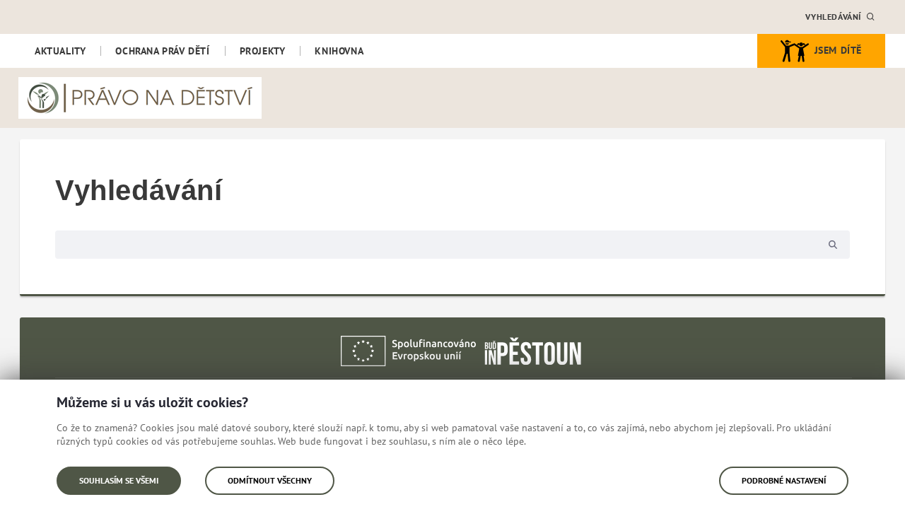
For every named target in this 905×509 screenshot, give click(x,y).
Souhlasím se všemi (118, 480)
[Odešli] (833, 244)
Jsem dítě (838, 50)
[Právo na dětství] (140, 97)
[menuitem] (60, 51)
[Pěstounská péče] (533, 350)
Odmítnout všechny (270, 480)
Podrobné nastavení (784, 480)
